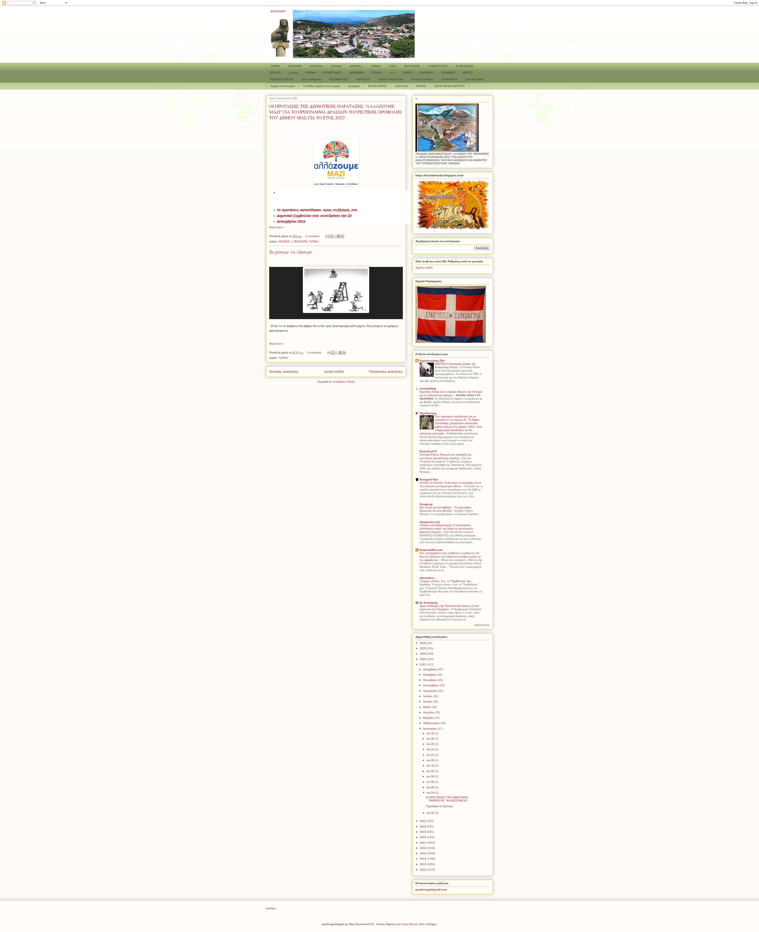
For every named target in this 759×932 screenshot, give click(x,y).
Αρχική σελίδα (334, 371)
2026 (423, 643)
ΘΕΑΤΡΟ (275, 72)
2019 (423, 831)
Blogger (432, 924)
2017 (423, 842)
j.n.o (391, 72)
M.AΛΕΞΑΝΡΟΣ (377, 86)
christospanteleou (311, 79)
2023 (423, 659)
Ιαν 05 (431, 787)
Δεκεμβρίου (430, 669)
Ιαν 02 (431, 812)
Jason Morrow (409, 924)
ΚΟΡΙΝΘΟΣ (427, 72)
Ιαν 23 (431, 749)
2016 (423, 848)
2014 (423, 858)
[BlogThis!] (331, 236)
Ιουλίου (428, 696)
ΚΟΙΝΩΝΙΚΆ (356, 72)
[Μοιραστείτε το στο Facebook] (339, 236)
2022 (423, 664)
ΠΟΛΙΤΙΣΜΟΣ (412, 66)
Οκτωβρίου (430, 680)
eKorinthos (427, 577)
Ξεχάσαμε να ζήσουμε (290, 252)
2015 (423, 853)
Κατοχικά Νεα (429, 479)
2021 (423, 820)
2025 (423, 648)
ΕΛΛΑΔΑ (336, 66)
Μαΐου (427, 707)
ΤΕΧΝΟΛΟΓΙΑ (449, 79)
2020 (423, 826)
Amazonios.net (430, 522)
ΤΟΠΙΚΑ (275, 66)
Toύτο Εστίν (402, 86)
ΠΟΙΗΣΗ (376, 72)
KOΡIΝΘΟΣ (448, 72)
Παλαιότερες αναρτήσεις (386, 371)
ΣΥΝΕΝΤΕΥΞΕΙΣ (437, 66)
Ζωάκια (293, 72)
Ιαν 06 (431, 781)
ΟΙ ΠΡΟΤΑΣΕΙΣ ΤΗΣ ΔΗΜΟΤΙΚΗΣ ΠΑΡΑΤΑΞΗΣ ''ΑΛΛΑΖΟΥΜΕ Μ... (447, 799)
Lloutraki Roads (474, 79)
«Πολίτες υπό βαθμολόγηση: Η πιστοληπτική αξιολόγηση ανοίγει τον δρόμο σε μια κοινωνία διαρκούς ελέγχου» (446, 529)
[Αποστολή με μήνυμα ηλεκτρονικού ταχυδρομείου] (327, 236)
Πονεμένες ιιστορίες (422, 79)
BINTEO (468, 72)
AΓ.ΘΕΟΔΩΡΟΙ (464, 66)
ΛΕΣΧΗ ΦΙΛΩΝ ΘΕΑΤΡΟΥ (449, 86)
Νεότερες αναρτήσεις (283, 371)
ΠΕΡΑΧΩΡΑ (295, 66)
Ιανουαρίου (430, 728)
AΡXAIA (376, 66)
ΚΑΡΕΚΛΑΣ (363, 79)
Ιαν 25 (431, 744)
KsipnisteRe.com (431, 549)
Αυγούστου (430, 690)
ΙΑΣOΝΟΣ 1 (356, 66)
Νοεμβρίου (430, 674)
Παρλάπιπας (428, 413)
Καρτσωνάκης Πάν (432, 360)
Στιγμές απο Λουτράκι (282, 86)
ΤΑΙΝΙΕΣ (407, 72)
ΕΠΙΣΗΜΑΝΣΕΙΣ (338, 79)
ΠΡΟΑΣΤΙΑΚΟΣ (332, 72)
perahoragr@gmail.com (431, 889)
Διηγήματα (354, 86)
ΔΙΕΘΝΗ (310, 72)
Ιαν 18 (431, 765)
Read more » (276, 227)
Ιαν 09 (431, 771)
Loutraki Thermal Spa (390, 79)
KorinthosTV (428, 451)
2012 (423, 869)
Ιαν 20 (431, 760)
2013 (423, 864)
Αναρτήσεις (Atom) (344, 381)
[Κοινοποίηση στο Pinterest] (342, 236)
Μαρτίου (428, 717)
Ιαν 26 (431, 738)
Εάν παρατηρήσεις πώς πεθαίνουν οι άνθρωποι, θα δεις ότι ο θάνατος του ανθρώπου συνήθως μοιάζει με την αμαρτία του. (450, 556)
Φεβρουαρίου (432, 723)
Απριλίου (429, 712)
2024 (423, 653)
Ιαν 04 (431, 792)
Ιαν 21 (431, 754)
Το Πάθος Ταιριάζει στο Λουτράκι (321, 86)
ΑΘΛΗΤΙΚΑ (316, 66)
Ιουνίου (428, 701)
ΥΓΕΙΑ (392, 66)
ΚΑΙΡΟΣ (421, 86)
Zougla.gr (426, 504)
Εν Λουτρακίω (429, 602)
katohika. (271, 908)
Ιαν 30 (431, 733)
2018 (423, 837)
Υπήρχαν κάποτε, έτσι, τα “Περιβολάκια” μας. (446, 581)
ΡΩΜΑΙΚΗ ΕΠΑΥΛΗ (281, 79)
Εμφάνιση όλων (482, 625)
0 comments (312, 236)
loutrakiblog (428, 388)
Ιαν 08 (431, 776)
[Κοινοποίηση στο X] (335, 236)
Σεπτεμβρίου (431, 685)
